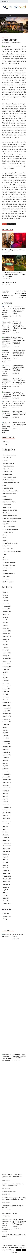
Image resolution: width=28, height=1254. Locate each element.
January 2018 (6, 810)
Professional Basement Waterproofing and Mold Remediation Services (19, 424)
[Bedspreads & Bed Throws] (7, 934)
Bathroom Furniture (8, 468)
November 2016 (7, 845)
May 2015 (5, 895)
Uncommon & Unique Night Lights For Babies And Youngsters (19, 1056)
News (4, 537)
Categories (5, 441)
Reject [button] (23, 1249)
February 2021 (7, 708)
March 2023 (6, 683)
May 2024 (5, 644)
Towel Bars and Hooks (9, 573)
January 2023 (6, 688)
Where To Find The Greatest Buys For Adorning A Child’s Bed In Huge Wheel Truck (12, 1176)
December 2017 (7, 812)
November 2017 (7, 815)
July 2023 (5, 672)
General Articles (7, 504)
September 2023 (7, 666)
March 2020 (6, 738)
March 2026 (6, 603)
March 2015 (6, 901)
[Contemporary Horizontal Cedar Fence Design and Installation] (7, 392)
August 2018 (6, 790)
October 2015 (6, 881)
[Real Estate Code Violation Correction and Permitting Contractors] (7, 411)
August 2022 (6, 691)
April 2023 (5, 680)
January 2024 (6, 655)
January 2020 (6, 744)
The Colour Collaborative (9, 1191)
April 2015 (5, 898)
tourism (13, 224)
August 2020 (6, 724)
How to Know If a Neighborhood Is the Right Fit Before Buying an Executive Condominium (19, 340)
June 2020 (5, 730)
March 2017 (6, 834)
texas (8, 224)
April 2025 (5, 625)
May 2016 (5, 862)
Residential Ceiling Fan (9, 562)
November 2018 (7, 782)
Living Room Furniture (9, 526)
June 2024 (5, 642)
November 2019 (7, 749)
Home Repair (6, 513)
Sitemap (5, 919)
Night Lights (5, 37)
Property (5, 554)
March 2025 (6, 628)
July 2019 (5, 760)
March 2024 (6, 650)
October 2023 (6, 664)
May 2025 (5, 622)
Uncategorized (6, 576)
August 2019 (6, 757)
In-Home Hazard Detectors (10, 515)
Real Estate (6, 559)
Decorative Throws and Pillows (11, 491)
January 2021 (6, 710)
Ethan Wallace (16, 42)
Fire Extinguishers (7, 499)
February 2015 (7, 903)
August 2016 (6, 854)
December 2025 (7, 611)
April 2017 (5, 832)
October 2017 (6, 818)
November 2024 (7, 636)
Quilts (4, 557)
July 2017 (5, 826)
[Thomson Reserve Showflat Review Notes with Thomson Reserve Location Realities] (7, 379)
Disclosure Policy (7, 916)
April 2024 (5, 647)
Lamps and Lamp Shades (9, 521)
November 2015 (7, 879)
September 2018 (7, 788)
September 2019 (7, 755)
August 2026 (6, 592)
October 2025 (6, 614)
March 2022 (6, 699)
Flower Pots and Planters (9, 502)
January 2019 (6, 777)
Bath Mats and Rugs (8, 463)
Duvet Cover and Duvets (9, 493)
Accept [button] (18, 1249)
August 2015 (6, 887)
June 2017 (5, 829)
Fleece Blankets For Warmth (9, 1213)
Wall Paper (6, 579)
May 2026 (5, 598)
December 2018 (7, 779)
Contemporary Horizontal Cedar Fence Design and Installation (19, 394)
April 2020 (5, 735)
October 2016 (6, 848)
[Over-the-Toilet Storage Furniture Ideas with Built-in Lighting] (7, 402)
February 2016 (7, 870)
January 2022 (6, 705)
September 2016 (7, 851)
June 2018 (5, 796)
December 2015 (7, 876)
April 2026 (5, 600)
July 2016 (5, 856)
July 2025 (5, 617)
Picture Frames (7, 546)
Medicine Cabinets (8, 532)
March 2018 (6, 804)
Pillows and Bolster (8, 548)
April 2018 (5, 801)
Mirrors (5, 535)
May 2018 (5, 799)
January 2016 (6, 873)
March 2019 (6, 771)
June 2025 (5, 620)
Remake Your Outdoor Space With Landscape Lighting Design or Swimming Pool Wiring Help (13, 274)
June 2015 (5, 892)
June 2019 (5, 763)
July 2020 (5, 727)
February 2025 (7, 631)
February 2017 (7, 837)
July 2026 (5, 595)
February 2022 (7, 702)
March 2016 (6, 868)
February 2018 (7, 807)
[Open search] (24, 15)
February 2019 (7, 774)
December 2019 (7, 746)
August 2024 (6, 639)
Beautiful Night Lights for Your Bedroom (13, 250)
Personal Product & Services (10, 543)
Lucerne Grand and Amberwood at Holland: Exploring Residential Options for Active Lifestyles (19, 310)
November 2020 (7, 716)
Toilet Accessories (7, 570)
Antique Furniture (8, 457)
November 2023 (7, 661)
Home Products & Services (10, 510)
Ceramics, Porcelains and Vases (11, 482)
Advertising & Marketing (9, 455)
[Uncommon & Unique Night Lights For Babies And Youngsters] (7, 1054)
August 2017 (6, 823)
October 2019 (6, 752)
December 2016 (7, 843)
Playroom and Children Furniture (12, 551)
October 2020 (6, 719)
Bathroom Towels (7, 471)
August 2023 (6, 669)
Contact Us (6, 913)
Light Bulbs (6, 524)
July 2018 (5, 793)
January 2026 (6, 609)
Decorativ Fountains (8, 488)
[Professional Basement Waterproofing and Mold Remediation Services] (7, 423)
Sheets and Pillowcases (9, 565)
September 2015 (7, 884)
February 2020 (7, 741)
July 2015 (5, 890)
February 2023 (7, 686)
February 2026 (7, 606)
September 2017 (7, 821)
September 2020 (7, 721)
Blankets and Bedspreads (9, 477)
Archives (5, 444)
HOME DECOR (7, 507)
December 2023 (7, 658)
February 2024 (7, 653)
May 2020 (5, 733)
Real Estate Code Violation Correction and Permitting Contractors (19, 413)
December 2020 (7, 713)
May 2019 (5, 766)
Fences (4, 496)
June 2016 (5, 859)
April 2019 (5, 768)
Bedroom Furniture (8, 474)
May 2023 (5, 677)
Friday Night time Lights (9, 282)
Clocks (4, 485)
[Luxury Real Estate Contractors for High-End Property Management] (7, 366)
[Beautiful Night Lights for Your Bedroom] (14, 240)
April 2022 (5, 697)
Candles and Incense (8, 480)
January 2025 (6, 633)
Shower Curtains (7, 568)
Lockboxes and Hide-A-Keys (10, 529)
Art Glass (5, 460)
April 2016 (5, 865)
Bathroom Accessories (8, 466)
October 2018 (6, 785)
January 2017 (6, 840)
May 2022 (5, 694)
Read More (14, 1252)
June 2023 (5, 675)
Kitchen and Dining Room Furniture (12, 518)
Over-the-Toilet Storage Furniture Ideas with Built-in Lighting (19, 403)
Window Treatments (8, 581)
